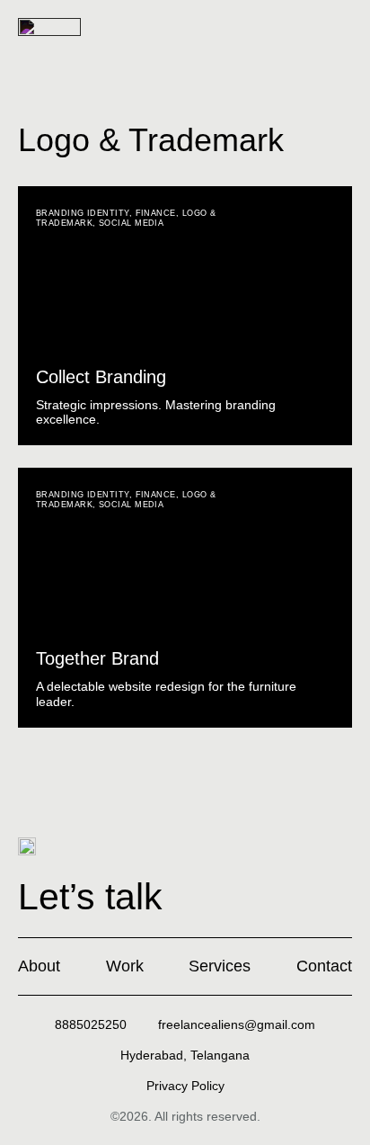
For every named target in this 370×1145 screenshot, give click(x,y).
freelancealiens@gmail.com (236, 1024)
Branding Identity (82, 213)
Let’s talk (90, 896)
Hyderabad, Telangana (185, 1055)
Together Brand (97, 658)
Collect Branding (101, 377)
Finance (156, 213)
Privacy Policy (185, 1085)
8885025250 (91, 1024)
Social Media (131, 223)
